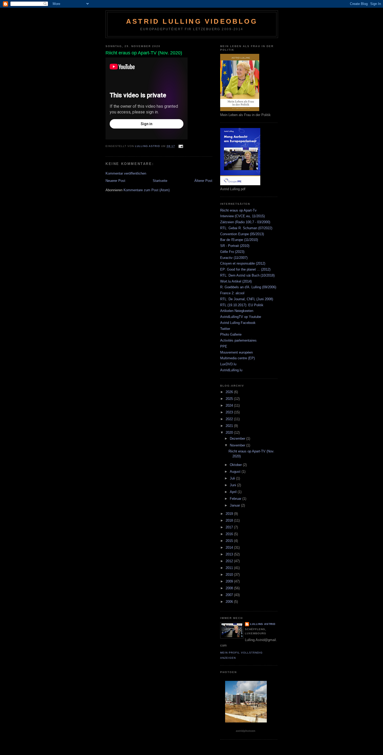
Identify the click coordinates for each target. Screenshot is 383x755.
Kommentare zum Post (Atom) (146, 190)
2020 (230, 432)
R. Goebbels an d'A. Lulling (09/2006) (248, 287)
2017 (230, 527)
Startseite (160, 181)
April (234, 492)
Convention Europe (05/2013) (242, 234)
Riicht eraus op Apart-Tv (238, 210)
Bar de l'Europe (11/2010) (239, 240)
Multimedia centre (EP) (237, 358)
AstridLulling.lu (231, 370)
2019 (230, 514)
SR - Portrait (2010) (234, 246)
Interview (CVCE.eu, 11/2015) (242, 216)
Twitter (225, 329)
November (238, 445)
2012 (230, 561)
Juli (233, 478)
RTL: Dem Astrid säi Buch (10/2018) (247, 275)
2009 (230, 581)
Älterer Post (203, 181)
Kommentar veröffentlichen (126, 173)
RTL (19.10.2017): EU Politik (241, 305)
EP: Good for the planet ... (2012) (245, 269)
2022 (230, 419)
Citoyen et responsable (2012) (242, 263)
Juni (233, 485)
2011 (230, 568)
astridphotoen (245, 730)
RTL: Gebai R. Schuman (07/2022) (246, 228)
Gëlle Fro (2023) (232, 252)
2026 (230, 392)
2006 (230, 602)
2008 (230, 588)
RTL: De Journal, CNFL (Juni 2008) (246, 299)
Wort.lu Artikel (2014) (236, 281)
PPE (223, 346)
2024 (230, 405)
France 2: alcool (232, 293)
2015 (230, 541)
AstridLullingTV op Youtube (240, 317)
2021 (230, 426)
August (236, 472)
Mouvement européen (236, 352)
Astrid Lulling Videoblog (191, 21)
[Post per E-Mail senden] (180, 146)
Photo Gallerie (231, 334)
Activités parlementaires (238, 340)
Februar (236, 499)
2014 (230, 547)
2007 (230, 595)
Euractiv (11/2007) (234, 258)
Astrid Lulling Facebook (238, 323)
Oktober (236, 465)
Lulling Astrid (262, 624)
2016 (230, 534)
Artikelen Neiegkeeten (236, 311)
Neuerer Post (115, 181)
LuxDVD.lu (228, 364)
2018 (230, 520)
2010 (230, 575)
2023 (230, 412)
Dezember (238, 438)
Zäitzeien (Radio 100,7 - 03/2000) (245, 222)
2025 (230, 399)
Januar (235, 505)
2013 (230, 554)
